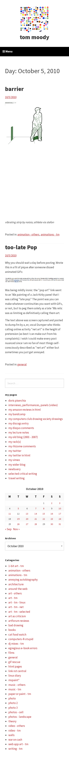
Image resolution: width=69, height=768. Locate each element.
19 (18, 518)
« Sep (8, 529)
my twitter (14, 451)
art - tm (12, 598)
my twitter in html (19, 455)
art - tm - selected (19, 612)
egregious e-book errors (22, 648)
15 (44, 513)
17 (60, 513)
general (22, 364)
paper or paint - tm (19, 694)
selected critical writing (22, 474)
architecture (16, 584)
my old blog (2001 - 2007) (23, 437)
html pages (15, 666)
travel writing (16, 478)
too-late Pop (21, 247)
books (12, 630)
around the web (17, 589)
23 (52, 518)
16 (52, 513)
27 (27, 524)
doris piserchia (17, 400)
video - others (16, 726)
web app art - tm (18, 744)
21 (35, 518)
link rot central (17, 671)
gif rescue (14, 662)
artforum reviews (18, 621)
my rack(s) (14, 442)
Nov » (16, 529)
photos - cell (15, 712)
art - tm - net (16, 607)
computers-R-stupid (20, 639)
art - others (15, 593)
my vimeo (14, 460)
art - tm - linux (16, 602)
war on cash (15, 739)
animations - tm (50, 234)
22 (44, 518)
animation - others (28, 234)
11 (10, 513)
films (11, 653)
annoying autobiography (23, 579)
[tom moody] (35, 19)
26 (18, 524)
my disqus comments (21, 428)
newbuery (14, 469)
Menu (9, 51)
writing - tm (15, 749)
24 (60, 518)
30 (52, 524)
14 (35, 513)
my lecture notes (18, 432)
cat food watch (17, 634)
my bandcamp (16, 414)
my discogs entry (18, 423)
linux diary (14, 675)
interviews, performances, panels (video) (33, 405)
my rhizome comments (22, 446)
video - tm (14, 730)
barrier (14, 89)
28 (35, 524)
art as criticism (17, 616)
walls (11, 735)
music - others (16, 685)
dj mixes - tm (16, 643)
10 (60, 508)
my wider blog (16, 464)
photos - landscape (19, 717)
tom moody (34, 37)
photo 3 (13, 708)
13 (27, 513)
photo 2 (13, 703)
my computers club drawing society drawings (35, 419)
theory (12, 721)
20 (27, 518)
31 (60, 524)
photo (12, 698)
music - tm (14, 689)
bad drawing (15, 625)
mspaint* (13, 680)
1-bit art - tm (16, 566)
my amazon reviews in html (24, 409)
